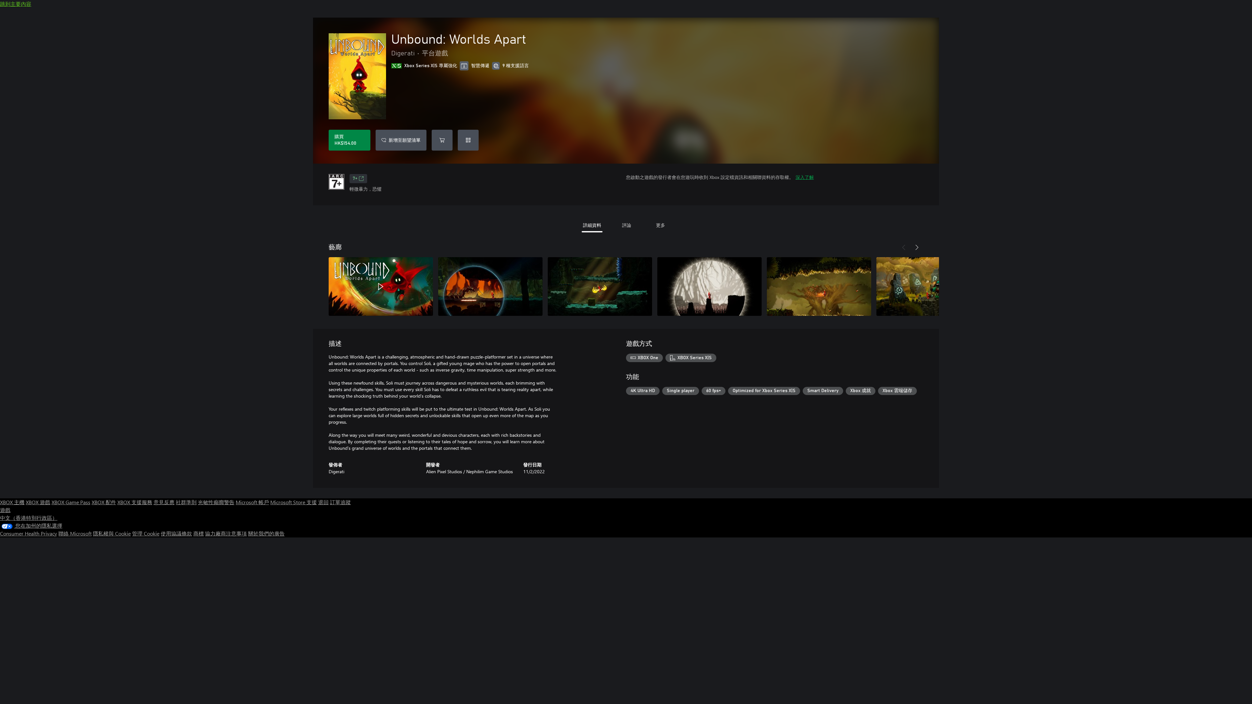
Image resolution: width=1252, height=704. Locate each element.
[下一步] (916, 247)
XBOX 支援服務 (134, 502)
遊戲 (5, 509)
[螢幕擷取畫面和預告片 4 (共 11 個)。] (709, 286)
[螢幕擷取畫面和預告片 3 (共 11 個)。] (600, 286)
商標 (198, 533)
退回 (323, 502)
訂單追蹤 (340, 502)
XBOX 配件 (104, 502)
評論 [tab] (626, 225)
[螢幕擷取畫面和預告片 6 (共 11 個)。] (928, 286)
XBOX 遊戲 (38, 502)
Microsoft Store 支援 (293, 502)
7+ (355, 178)
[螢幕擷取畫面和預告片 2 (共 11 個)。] (490, 286)
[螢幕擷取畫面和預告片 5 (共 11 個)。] (819, 286)
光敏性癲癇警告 (216, 502)
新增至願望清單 (405, 140)
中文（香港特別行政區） (28, 517)
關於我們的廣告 (266, 533)
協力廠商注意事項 (226, 533)
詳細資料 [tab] (592, 225)
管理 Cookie (145, 533)
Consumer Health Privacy (28, 533)
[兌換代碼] (468, 140)
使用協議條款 (176, 533)
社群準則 (186, 502)
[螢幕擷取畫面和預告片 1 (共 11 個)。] (381, 286)
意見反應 (164, 502)
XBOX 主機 (12, 502)
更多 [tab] (660, 225)
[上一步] (903, 247)
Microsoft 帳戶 (252, 502)
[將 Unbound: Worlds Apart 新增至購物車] (442, 140)
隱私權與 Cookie (112, 533)
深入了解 (805, 177)
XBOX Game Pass (71, 502)
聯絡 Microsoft (75, 533)
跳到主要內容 (15, 3)
